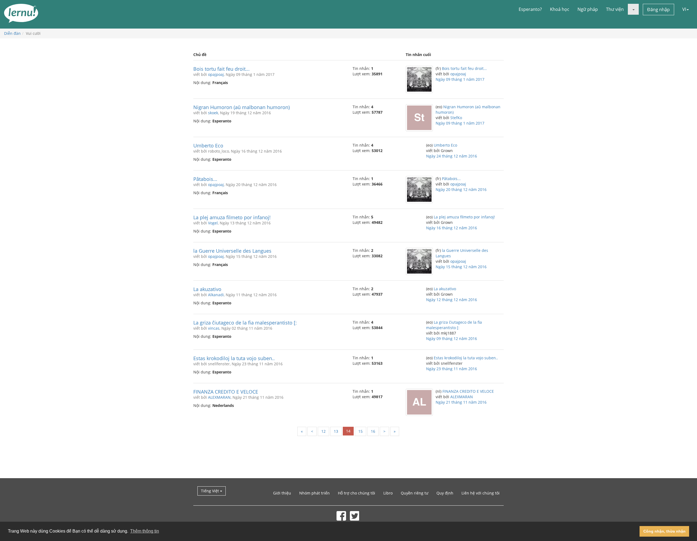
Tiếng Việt (210, 490)
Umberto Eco (208, 145)
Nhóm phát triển (314, 493)
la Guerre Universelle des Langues (232, 251)
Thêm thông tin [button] (144, 531)
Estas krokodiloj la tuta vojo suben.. (234, 358)
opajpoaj (216, 74)
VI (684, 9)
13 (336, 431)
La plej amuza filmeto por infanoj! (232, 217)
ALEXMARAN (219, 397)
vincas (213, 328)
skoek (213, 112)
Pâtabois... (205, 179)
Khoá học (559, 9)
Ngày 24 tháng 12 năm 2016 (451, 156)
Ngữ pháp (587, 9)
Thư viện (615, 9)
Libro (388, 493)
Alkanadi (216, 294)
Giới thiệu (282, 493)
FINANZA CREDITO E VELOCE (225, 391)
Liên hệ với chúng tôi (480, 493)
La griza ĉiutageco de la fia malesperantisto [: (245, 322)
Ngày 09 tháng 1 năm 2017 (460, 79)
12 (323, 431)
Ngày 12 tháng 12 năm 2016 (451, 299)
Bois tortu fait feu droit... (221, 69)
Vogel (213, 222)
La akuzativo (207, 289)
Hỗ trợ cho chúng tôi (356, 493)
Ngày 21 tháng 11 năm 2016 (461, 402)
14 (348, 431)
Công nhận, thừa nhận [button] (664, 531)
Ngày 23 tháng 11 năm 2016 (451, 368)
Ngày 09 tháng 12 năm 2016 (451, 338)
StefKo (456, 117)
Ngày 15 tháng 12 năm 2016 (461, 266)
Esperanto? (530, 9)
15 (360, 431)
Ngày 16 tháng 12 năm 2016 (451, 227)
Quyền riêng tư (414, 493)
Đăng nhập (658, 10)
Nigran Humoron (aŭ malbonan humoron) (241, 107)
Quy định (444, 493)
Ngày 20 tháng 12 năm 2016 (461, 189)
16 (373, 431)
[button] (633, 9)
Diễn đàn (12, 33)
